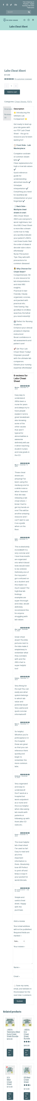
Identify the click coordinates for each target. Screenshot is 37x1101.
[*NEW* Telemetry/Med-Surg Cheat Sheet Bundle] (10, 1022)
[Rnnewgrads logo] (10, 19)
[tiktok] (11, 5)
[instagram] (7, 5)
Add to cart (12, 92)
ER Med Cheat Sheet (27, 1079)
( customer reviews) (23, 79)
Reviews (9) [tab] (7, 116)
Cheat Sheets (20, 102)
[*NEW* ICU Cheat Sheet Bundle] (27, 1022)
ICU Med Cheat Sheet (9, 1080)
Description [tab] (7, 109)
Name (17, 967)
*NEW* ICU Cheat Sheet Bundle (27, 1034)
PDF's (29, 102)
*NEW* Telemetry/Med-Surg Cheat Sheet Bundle (10, 1033)
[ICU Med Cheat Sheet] (10, 1070)
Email (17, 976)
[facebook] (3, 5)
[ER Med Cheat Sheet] (27, 1070)
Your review (19, 947)
